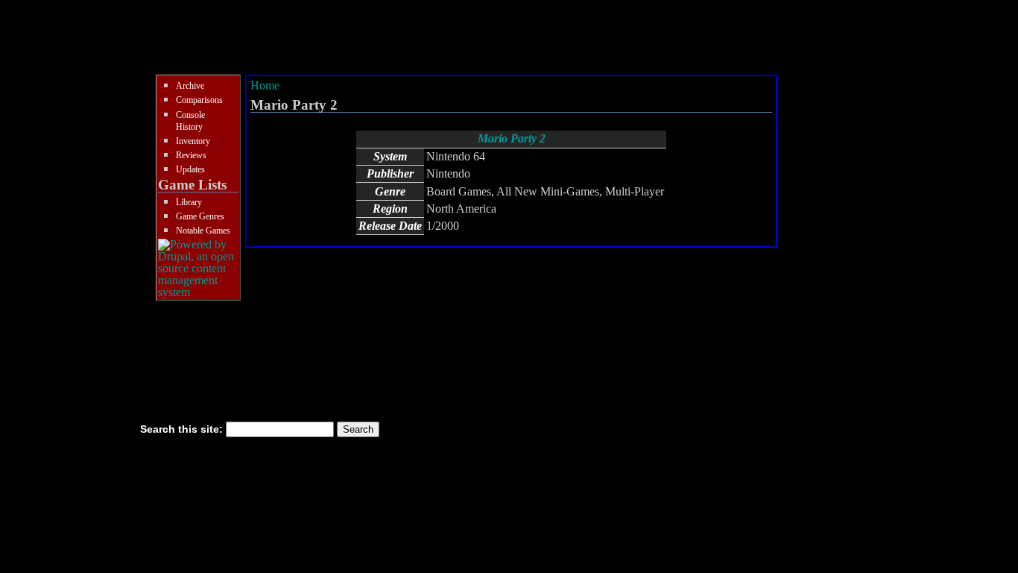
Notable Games (203, 230)
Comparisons (199, 100)
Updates (190, 169)
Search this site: (183, 429)
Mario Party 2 (512, 138)
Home (264, 85)
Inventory (193, 141)
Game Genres (200, 216)
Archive (190, 86)
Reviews (191, 155)
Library (189, 202)
